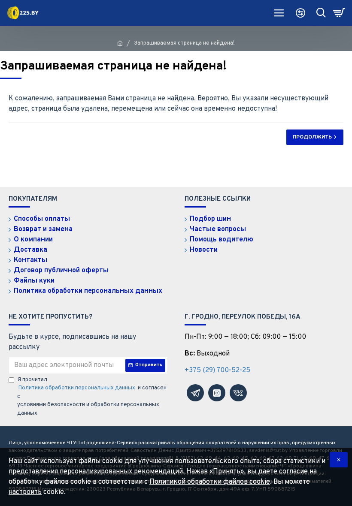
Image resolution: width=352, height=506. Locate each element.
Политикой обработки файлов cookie (209, 482)
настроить (25, 492)
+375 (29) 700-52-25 (217, 370)
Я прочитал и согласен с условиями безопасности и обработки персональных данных (92, 396)
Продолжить (312, 137)
